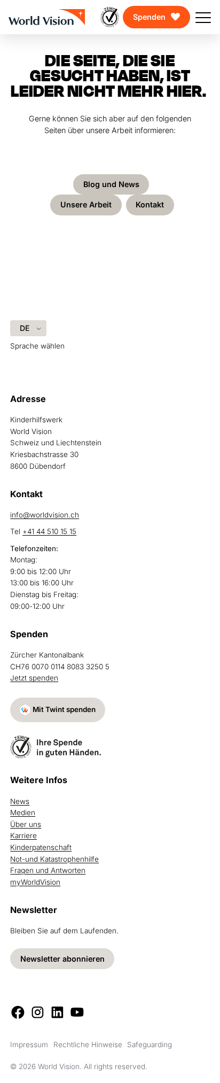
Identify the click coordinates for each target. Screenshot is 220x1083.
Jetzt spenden (34, 678)
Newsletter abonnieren (62, 958)
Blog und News (111, 184)
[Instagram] (37, 1012)
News (19, 801)
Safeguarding (149, 1044)
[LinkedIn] (57, 1012)
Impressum (29, 1044)
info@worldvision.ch (44, 514)
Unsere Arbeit (86, 204)
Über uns (25, 824)
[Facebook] (18, 1012)
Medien (22, 812)
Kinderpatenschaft (41, 847)
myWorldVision (35, 882)
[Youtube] (77, 1012)
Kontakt (150, 204)
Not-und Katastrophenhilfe (54, 859)
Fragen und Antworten (47, 870)
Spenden (149, 16)
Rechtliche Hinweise (87, 1044)
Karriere (23, 835)
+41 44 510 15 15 (49, 531)
